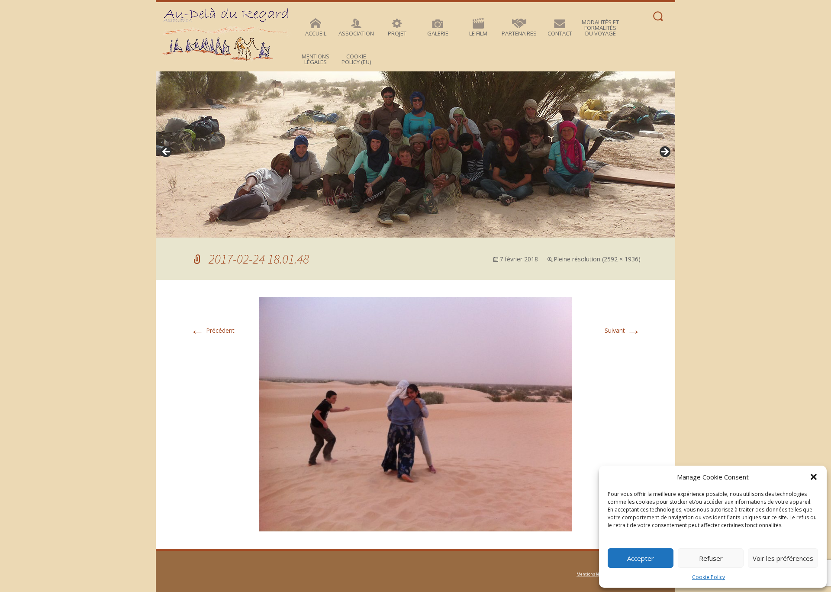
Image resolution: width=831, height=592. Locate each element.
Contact (560, 33)
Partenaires (519, 33)
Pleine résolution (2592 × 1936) (597, 259)
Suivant (623, 330)
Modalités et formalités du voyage (600, 27)
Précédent (212, 330)
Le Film (478, 33)
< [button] (166, 152)
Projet (397, 33)
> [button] (664, 152)
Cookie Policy (708, 577)
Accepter (640, 558)
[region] (415, 154)
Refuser (711, 558)
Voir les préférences (783, 558)
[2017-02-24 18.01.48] (415, 413)
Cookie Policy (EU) (356, 59)
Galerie (437, 33)
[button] (813, 477)
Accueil (315, 33)
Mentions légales (315, 59)
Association (356, 33)
